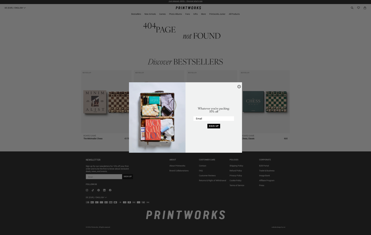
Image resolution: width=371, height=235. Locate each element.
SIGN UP (214, 126)
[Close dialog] (239, 86)
